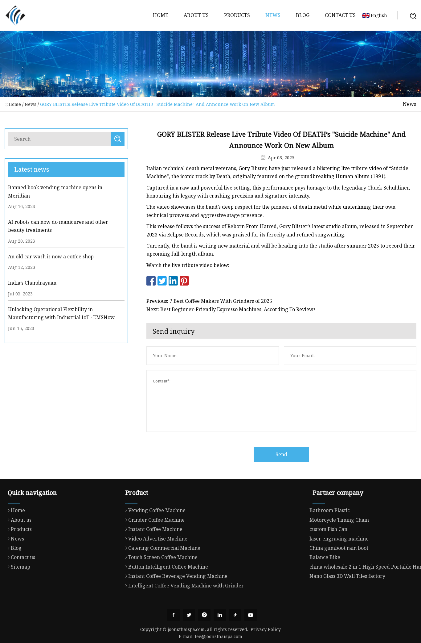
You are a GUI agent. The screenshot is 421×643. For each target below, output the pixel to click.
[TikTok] (235, 615)
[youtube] (250, 615)
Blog (302, 15)
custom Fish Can (328, 529)
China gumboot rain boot (338, 548)
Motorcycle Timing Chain (339, 519)
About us (196, 15)
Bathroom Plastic (329, 510)
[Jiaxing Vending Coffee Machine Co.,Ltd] (15, 15)
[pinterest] (204, 615)
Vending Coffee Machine (157, 510)
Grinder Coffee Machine (156, 519)
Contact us (340, 15)
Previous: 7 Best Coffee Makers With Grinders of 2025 (209, 301)
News (272, 15)
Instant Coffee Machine (155, 529)
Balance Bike (324, 557)
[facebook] (173, 615)
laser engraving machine (339, 538)
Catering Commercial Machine (164, 548)
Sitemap (20, 566)
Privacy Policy (266, 629)
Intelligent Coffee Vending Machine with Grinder (186, 585)
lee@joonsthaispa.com (218, 636)
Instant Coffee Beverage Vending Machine (177, 576)
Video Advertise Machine (157, 538)
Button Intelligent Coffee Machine (168, 566)
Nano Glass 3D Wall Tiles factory (347, 576)
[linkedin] (220, 615)
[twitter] (189, 615)
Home (160, 15)
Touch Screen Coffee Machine (163, 557)
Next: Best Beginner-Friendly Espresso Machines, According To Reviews (231, 309)
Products (237, 15)
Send (281, 454)
